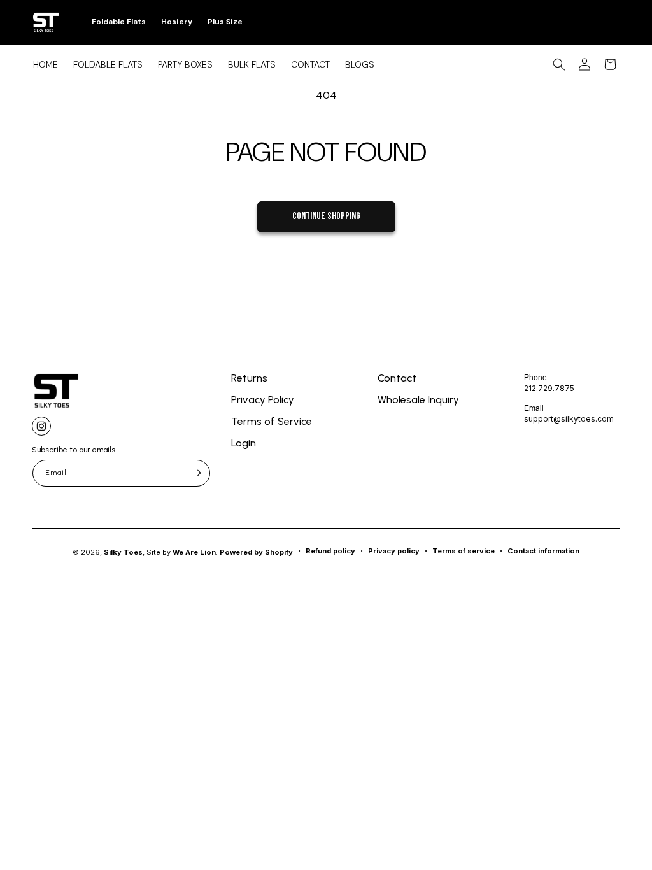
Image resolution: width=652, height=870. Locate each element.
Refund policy (330, 550)
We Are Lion (194, 552)
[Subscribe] (196, 473)
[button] (559, 64)
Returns (249, 378)
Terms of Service (271, 421)
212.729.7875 (549, 388)
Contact (397, 378)
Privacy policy (394, 550)
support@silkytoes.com (569, 419)
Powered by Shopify (256, 552)
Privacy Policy (262, 400)
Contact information (543, 550)
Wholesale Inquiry (418, 400)
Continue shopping (326, 216)
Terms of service (463, 550)
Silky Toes (123, 552)
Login (243, 443)
